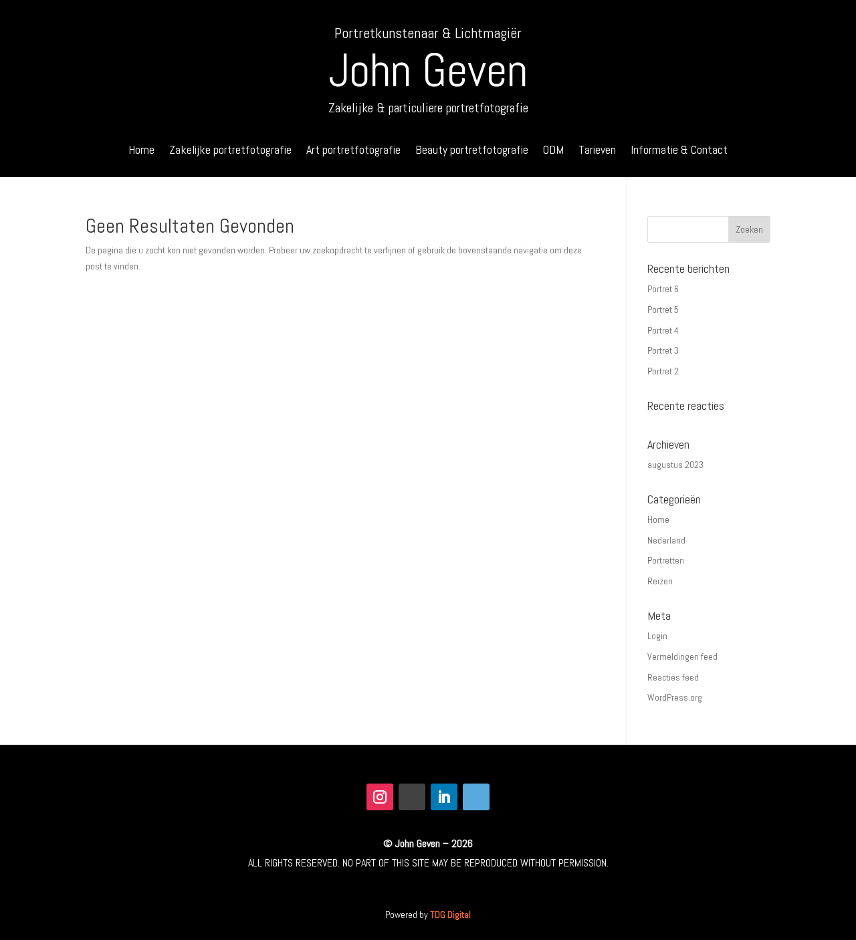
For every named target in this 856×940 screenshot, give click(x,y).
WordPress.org (674, 697)
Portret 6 (663, 289)
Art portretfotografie (353, 151)
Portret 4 (663, 330)
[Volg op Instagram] (379, 797)
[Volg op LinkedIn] (444, 797)
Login (657, 636)
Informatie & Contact (679, 151)
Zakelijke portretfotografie (230, 151)
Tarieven (597, 151)
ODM (553, 151)
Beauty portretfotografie (471, 151)
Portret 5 (663, 310)
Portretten (665, 560)
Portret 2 (663, 371)
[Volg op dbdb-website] (476, 797)
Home (141, 151)
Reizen (660, 581)
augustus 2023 (675, 465)
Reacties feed (673, 677)
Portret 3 (663, 350)
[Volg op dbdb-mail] (412, 797)
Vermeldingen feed (682, 657)
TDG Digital (450, 915)
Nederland (666, 540)
